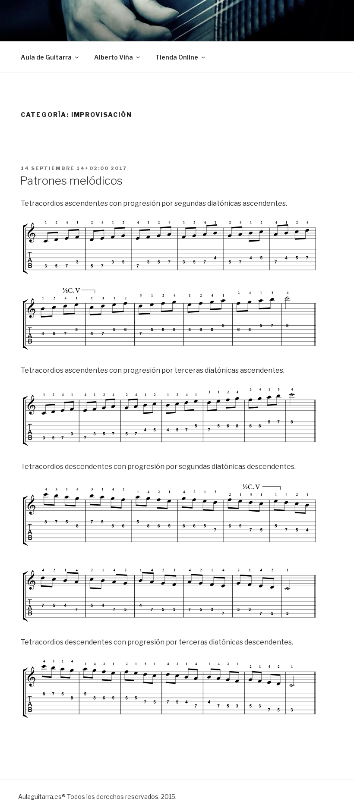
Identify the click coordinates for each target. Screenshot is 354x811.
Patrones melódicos (71, 180)
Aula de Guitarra (46, 57)
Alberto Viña (113, 57)
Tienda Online (176, 57)
